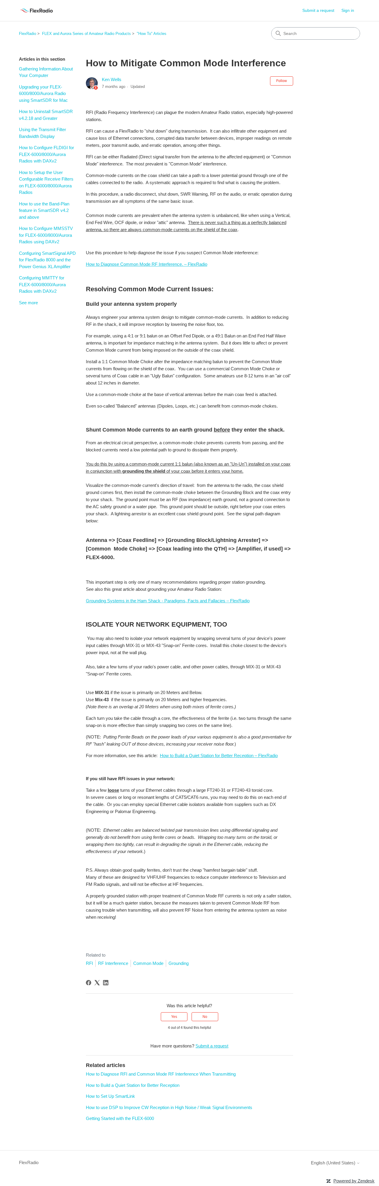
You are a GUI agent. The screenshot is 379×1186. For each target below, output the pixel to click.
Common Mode (148, 963)
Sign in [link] (347, 10)
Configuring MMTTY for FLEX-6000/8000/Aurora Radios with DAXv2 (42, 284)
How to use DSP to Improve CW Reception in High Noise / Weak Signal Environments (169, 1107)
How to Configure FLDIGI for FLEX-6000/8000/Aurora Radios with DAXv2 (46, 154)
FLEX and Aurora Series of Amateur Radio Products (86, 33)
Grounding (178, 963)
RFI (89, 963)
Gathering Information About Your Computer (46, 72)
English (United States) (333, 1162)
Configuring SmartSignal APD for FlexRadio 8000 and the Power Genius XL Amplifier (47, 260)
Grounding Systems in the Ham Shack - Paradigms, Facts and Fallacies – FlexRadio (168, 600)
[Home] (36, 10)
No (205, 1017)
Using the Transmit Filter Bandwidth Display (42, 133)
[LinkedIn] (105, 982)
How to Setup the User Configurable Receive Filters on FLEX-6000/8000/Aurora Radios (46, 182)
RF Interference (113, 963)
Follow (281, 81)
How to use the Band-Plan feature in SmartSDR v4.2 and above (44, 210)
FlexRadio (27, 33)
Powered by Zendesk (354, 1180)
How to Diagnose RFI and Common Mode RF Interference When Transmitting (161, 1073)
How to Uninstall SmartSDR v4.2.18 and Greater (46, 115)
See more (28, 302)
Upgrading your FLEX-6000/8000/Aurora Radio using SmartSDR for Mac (43, 93)
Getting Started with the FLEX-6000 (120, 1118)
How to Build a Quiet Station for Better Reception (132, 1085)
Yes (174, 1017)
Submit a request (318, 10)
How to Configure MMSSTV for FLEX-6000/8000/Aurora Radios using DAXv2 (46, 235)
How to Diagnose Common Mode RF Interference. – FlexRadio (146, 264)
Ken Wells (111, 79)
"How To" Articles (151, 33)
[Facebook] (88, 982)
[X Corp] (97, 982)
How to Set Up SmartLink (110, 1096)
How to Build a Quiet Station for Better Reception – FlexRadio (219, 755)
